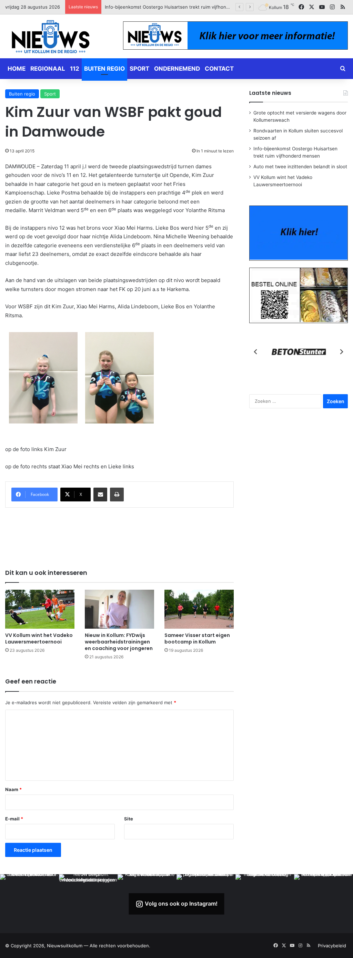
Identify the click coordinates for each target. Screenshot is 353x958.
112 (74, 68)
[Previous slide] (256, 352)
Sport (139, 68)
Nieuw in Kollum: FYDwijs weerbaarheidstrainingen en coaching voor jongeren (119, 642)
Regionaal (47, 68)
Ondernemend (177, 68)
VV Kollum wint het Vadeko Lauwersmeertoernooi (39, 638)
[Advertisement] (130, 533)
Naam (13, 789)
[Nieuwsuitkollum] (50, 38)
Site (128, 818)
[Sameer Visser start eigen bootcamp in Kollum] (199, 609)
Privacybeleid (332, 945)
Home (17, 68)
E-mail (14, 818)
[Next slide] (341, 352)
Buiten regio (104, 68)
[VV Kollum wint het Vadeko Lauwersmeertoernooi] (39, 609)
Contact (219, 68)
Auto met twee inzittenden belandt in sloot (151, 7)
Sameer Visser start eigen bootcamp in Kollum (197, 638)
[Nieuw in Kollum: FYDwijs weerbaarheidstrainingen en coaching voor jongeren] (119, 609)
